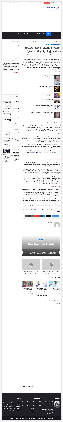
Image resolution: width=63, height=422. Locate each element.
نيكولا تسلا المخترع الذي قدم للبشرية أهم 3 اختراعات (7, 119)
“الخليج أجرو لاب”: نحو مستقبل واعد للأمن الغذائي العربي (48, 403)
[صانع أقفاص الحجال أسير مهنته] (57, 95)
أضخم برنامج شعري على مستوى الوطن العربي (44, 105)
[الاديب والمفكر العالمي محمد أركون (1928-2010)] (55, 296)
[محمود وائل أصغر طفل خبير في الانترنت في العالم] (28, 284)
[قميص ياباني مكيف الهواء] (38, 407)
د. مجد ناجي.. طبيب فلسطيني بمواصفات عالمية (54, 289)
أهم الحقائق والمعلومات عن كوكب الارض (11, 124)
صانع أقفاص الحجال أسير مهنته (47, 94)
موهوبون (57, 54)
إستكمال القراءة (16, 72)
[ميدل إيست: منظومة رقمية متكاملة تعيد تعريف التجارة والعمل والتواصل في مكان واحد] (6, 135)
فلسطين (10, 406)
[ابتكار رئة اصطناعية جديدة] (38, 402)
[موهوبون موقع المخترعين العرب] (53, 9)
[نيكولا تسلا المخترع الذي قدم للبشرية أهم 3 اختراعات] (15, 119)
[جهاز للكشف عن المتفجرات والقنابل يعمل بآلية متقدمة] (31, 402)
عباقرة (48, 44)
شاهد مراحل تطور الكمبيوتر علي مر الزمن (11, 108)
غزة (13, 406)
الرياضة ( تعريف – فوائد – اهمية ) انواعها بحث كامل (7, 113)
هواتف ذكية (18, 410)
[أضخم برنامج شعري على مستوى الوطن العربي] (57, 107)
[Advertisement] (31, 22)
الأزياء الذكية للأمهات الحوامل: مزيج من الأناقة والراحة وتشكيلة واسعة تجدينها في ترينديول (6, 157)
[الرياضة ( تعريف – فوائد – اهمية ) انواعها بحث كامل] (15, 113)
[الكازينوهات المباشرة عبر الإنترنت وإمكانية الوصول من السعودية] (15, 151)
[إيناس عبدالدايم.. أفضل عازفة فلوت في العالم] (28, 339)
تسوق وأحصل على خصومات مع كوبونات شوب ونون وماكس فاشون (47, 411)
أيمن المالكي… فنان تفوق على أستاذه (46, 86)
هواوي (14, 410)
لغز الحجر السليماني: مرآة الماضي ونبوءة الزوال (15, 139)
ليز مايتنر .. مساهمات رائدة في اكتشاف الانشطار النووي (41, 289)
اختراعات (54, 33)
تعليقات (5, 96)
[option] (41, 244)
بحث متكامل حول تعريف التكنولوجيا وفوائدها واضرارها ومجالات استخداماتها (7, 103)
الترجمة (11, 402)
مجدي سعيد (18, 408)
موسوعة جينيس (12, 408)
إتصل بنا (4, 2)
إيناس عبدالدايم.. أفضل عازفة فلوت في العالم (28, 387)
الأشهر (16, 96)
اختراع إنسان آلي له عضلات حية (47, 75)
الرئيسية (58, 33)
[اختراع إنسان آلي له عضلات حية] (57, 80)
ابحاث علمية (33, 33)
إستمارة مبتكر (26, 33)
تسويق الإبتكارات (19, 33)
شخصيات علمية (53, 44)
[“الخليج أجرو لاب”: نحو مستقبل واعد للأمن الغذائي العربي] (57, 404)
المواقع (32, 152)
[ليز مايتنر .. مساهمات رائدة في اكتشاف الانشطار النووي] (41, 284)
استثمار (43, 33)
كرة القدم (5, 406)
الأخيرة (11, 96)
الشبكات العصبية (13, 404)
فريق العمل (9, 2)
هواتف (4, 408)
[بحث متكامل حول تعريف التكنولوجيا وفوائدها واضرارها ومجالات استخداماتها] (15, 103)
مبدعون (48, 33)
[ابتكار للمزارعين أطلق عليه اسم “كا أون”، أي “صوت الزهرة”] (25, 408)
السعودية (18, 404)
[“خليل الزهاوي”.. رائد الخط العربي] (57, 101)
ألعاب (19, 402)
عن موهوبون (14, 2)
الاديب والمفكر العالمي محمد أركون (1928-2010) (54, 301)
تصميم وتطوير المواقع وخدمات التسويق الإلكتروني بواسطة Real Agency (22, 418)
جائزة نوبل (7, 404)
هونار (10, 410)
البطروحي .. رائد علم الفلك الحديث (41, 244)
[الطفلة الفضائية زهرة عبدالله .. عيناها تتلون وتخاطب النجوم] (57, 115)
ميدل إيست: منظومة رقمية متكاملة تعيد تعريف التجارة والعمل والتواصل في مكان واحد (28, 2)
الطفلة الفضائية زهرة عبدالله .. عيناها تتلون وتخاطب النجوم (42, 112)
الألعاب (15, 402)
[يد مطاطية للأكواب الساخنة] (25, 403)
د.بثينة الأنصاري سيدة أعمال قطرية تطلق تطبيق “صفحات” (41, 294)
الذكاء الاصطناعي (6, 402)
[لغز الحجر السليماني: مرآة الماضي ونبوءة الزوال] (15, 134)
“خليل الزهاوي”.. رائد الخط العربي (47, 100)
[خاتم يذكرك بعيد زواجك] (31, 409)
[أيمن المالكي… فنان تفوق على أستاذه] (57, 89)
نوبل (7, 408)
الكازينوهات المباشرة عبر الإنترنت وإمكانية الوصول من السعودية (15, 157)
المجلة (38, 33)
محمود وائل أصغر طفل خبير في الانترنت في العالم (28, 289)
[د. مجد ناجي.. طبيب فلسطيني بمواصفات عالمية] (55, 284)
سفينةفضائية (18, 406)
